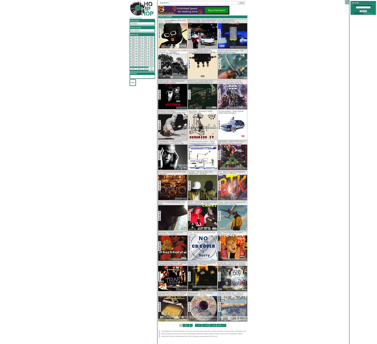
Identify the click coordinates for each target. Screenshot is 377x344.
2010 (145, 58)
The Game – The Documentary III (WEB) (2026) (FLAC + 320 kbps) (173, 51)
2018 (145, 63)
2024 (133, 69)
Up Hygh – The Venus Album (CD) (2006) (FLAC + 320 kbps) (201, 173)
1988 (139, 42)
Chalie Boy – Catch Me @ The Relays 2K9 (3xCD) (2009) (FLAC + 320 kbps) (232, 264)
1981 (145, 37)
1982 (151, 37)
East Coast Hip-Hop (195, 77)
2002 (139, 53)
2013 (139, 60)
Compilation (178, 198)
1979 (133, 37)
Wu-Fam (244, 107)
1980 (139, 37)
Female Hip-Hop (207, 77)
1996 (145, 47)
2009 (133, 58)
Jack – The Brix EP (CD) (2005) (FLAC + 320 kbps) (202, 233)
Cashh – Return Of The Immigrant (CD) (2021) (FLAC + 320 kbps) (232, 203)
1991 (139, 45)
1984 (139, 40)
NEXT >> (221, 325)
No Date (151, 69)
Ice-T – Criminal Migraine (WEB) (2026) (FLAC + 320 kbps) (172, 21)
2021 (139, 65)
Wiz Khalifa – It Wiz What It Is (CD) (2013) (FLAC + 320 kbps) (171, 233)
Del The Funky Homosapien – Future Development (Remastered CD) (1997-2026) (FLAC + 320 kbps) (202, 143)
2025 (139, 69)
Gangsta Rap (170, 47)
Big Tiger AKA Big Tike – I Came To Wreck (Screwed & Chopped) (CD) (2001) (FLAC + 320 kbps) (231, 294)
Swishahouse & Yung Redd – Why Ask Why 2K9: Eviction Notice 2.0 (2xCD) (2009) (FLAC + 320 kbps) (172, 294)
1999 (139, 50)
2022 (145, 65)
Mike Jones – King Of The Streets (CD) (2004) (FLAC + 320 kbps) (202, 264)
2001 (133, 53)
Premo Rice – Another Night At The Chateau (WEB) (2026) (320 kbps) (201, 82)
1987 (133, 42)
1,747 (198, 325)
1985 (145, 40)
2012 (133, 60)
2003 (145, 53)
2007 (145, 55)
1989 (145, 42)
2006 (139, 55)
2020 (133, 65)
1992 (145, 45)
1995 (139, 47)
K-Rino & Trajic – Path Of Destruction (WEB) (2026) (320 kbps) (172, 82)
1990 (133, 45)
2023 (151, 65)
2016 (133, 63)
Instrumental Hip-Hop (181, 168)
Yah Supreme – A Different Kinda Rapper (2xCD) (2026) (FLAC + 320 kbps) (171, 143)
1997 (151, 47)
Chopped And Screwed (166, 317)
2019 (151, 63)
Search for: (164, 3)
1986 (151, 40)
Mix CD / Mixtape (182, 286)
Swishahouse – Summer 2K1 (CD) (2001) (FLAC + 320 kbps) (201, 294)
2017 (139, 63)
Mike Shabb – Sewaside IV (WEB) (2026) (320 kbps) (200, 112)
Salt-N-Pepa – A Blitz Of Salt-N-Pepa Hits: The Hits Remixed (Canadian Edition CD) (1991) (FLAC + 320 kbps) (232, 143)
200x (139, 58)
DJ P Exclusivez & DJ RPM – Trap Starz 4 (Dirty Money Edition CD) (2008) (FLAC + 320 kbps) (173, 264)
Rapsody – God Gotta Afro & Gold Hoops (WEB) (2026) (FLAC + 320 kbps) (203, 51)
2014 (145, 60)
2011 (151, 58)
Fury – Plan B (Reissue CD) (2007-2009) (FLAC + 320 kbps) (231, 233)
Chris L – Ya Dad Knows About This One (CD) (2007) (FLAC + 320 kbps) (203, 203)
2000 (151, 50)
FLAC (163, 47)
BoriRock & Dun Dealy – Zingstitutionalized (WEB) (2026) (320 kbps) (172, 112)
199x (145, 50)
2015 (151, 60)
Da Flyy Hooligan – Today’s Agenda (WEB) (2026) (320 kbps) (231, 112)
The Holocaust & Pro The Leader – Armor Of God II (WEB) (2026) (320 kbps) (231, 82)
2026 (145, 69)
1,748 (205, 325)
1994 (133, 47)
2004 (151, 53)
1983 (133, 40)
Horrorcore (244, 259)
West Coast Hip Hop (181, 47)
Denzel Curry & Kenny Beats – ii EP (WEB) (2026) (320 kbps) (231, 51)
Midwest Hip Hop (212, 259)
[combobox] (142, 23)
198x (151, 42)
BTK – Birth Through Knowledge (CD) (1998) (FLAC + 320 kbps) (232, 173)
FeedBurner (368, 13)
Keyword (133, 73)
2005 (133, 55)
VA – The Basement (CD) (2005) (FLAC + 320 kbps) (172, 173)
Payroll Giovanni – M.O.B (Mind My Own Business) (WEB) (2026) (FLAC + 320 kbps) (203, 21)
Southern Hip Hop (242, 77)
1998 (133, 50)
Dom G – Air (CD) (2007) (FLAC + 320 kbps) (172, 203)
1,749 (212, 325)
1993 (151, 45)
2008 (151, 55)
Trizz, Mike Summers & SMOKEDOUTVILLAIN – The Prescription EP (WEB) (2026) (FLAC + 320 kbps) (232, 21)
